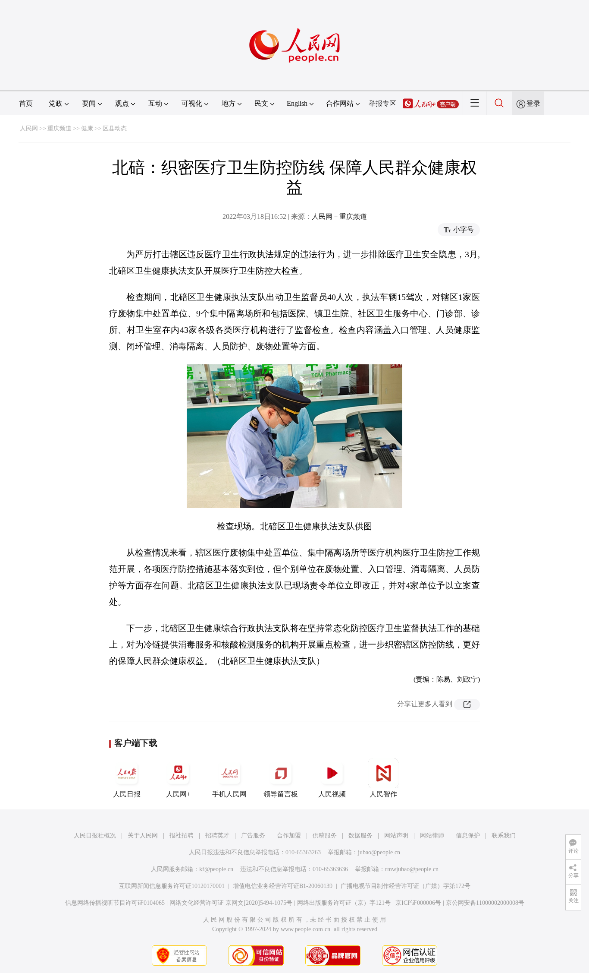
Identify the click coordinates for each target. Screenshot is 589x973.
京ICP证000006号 (418, 903)
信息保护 (468, 835)
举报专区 (382, 103)
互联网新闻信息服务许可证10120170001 (172, 886)
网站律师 (432, 835)
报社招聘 (181, 835)
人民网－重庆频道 (339, 216)
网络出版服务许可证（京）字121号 (344, 903)
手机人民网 (229, 794)
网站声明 (396, 835)
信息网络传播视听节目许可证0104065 (115, 903)
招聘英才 (217, 835)
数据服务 (360, 835)
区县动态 (115, 128)
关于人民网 (143, 835)
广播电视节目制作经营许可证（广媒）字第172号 (405, 886)
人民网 (29, 128)
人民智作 (383, 794)
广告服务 (253, 835)
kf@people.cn (216, 869)
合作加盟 (289, 835)
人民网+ (178, 794)
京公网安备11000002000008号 (485, 903)
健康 (87, 128)
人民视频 (332, 794)
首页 (26, 103)
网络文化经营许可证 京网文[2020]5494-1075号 (230, 903)
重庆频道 (59, 128)
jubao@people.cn (379, 852)
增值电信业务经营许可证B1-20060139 (282, 886)
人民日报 (127, 794)
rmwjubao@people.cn (412, 869)
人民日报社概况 (95, 835)
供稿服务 (325, 835)
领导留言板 (280, 794)
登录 (533, 103)
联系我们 (504, 835)
